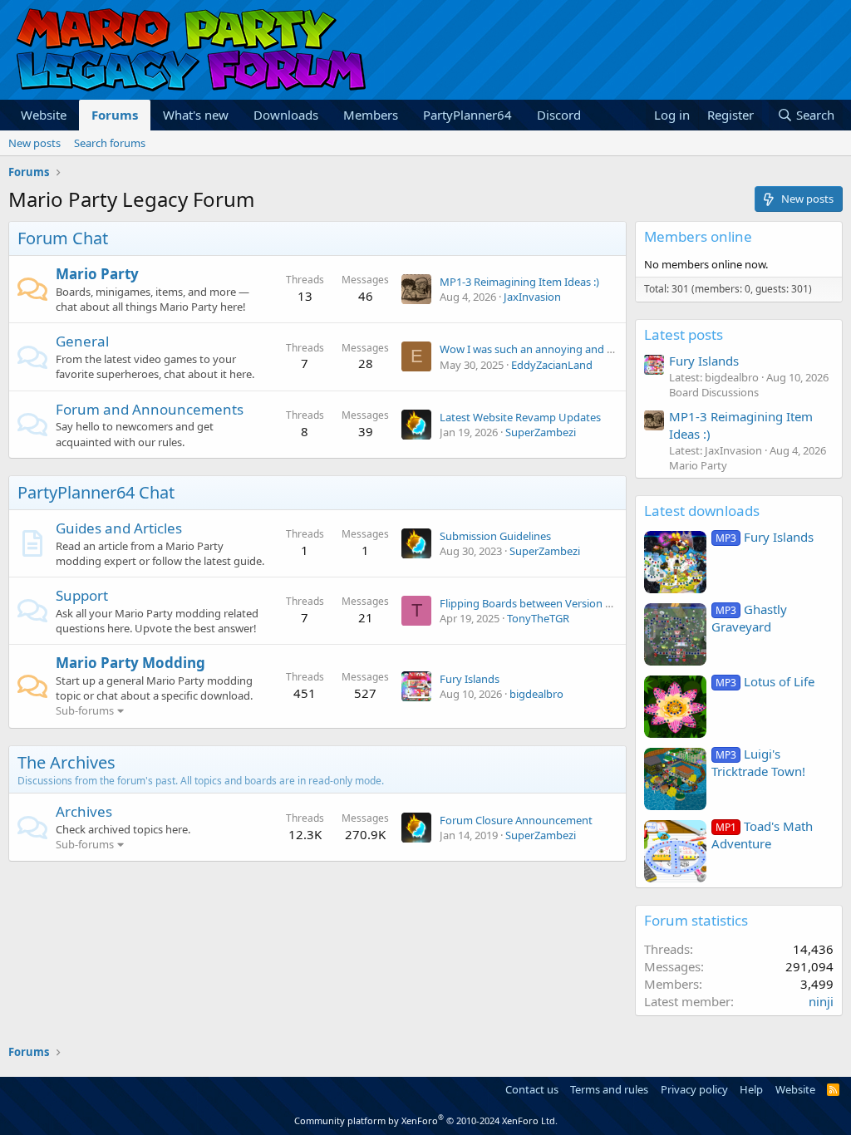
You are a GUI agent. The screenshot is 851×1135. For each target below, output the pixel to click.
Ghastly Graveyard (749, 618)
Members (370, 114)
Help (751, 1089)
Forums (114, 114)
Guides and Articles (119, 528)
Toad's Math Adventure (762, 835)
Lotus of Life (765, 681)
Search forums (109, 142)
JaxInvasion (532, 296)
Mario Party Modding (130, 662)
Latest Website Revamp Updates (520, 417)
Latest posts (683, 334)
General (82, 341)
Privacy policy (694, 1089)
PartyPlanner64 (467, 114)
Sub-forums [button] (85, 710)
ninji (821, 1001)
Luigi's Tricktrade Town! (758, 762)
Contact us (531, 1089)
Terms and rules (609, 1089)
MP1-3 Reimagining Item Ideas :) (519, 281)
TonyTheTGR (538, 618)
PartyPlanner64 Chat (96, 492)
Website (43, 114)
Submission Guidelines (495, 535)
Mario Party (97, 273)
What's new (196, 114)
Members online (698, 236)
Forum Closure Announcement (516, 820)
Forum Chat (62, 238)
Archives (84, 811)
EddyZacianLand (552, 364)
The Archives (66, 762)
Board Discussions (714, 392)
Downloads (285, 114)
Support (82, 595)
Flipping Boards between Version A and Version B (561, 603)
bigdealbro (536, 693)
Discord (559, 114)
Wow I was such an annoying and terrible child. (555, 348)
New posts (34, 142)
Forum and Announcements (149, 409)
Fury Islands (469, 678)
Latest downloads (702, 510)
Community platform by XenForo (426, 1120)
